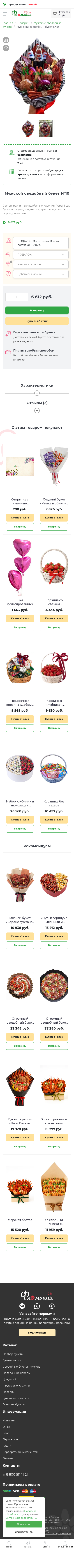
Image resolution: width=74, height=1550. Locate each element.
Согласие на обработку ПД (21, 1518)
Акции (7, 1445)
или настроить (24, 1532)
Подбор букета (13, 1354)
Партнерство (11, 1439)
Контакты (9, 1420)
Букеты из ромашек (16, 1398)
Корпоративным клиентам (20, 1452)
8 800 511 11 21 (17, 1475)
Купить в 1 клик (37, 321)
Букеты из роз (12, 1360)
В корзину (37, 310)
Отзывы (8, 1458)
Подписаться (37, 1332)
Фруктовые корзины (16, 1385)
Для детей (9, 1379)
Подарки (9, 1392)
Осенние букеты (14, 1404)
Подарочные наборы (16, 1373)
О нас (6, 1426)
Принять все (24, 1524)
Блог (6, 1433)
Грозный (32, 4)
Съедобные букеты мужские (21, 1366)
